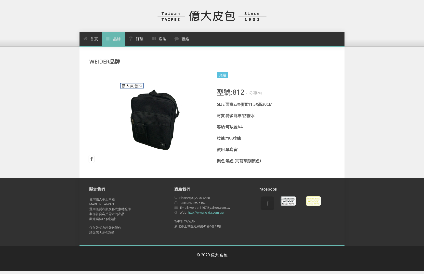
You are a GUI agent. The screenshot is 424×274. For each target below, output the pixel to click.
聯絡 (185, 39)
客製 (163, 39)
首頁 (94, 39)
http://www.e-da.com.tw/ (206, 212)
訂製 (140, 39)
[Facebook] (267, 203)
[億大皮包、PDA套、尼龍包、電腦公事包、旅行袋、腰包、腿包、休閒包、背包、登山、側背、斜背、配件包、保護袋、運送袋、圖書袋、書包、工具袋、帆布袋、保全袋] (212, 15)
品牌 (117, 39)
